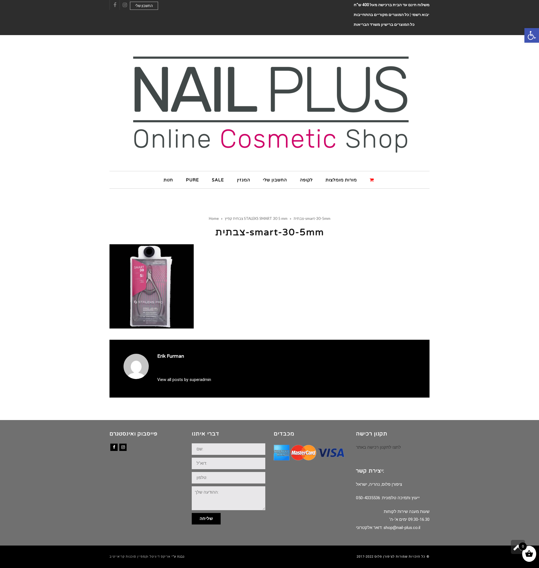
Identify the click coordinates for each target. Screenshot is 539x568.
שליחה (206, 518)
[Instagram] (123, 447)
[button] (531, 35)
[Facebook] (114, 447)
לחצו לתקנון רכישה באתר (378, 447)
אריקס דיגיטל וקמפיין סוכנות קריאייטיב (139, 556)
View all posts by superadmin (184, 379)
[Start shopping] (372, 179)
